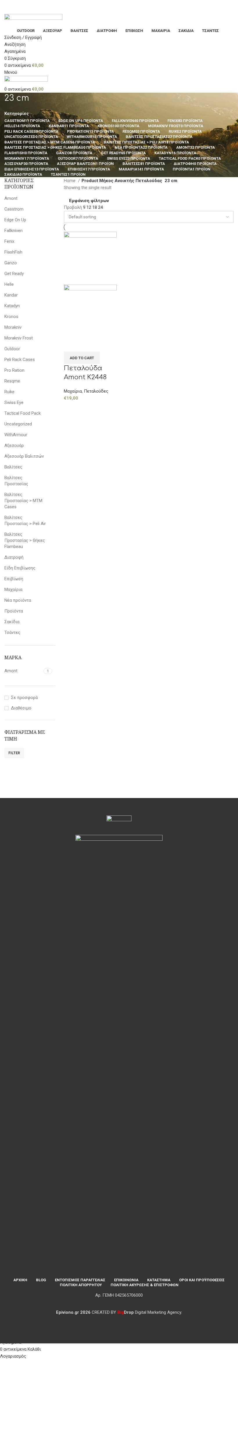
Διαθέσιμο (21, 708)
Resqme (12, 381)
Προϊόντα (13, 611)
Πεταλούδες (96, 391)
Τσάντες (12, 632)
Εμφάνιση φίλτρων (89, 200)
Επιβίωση (13, 578)
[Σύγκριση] (71, 344)
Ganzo (10, 262)
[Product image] (90, 310)
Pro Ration (14, 370)
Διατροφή (14, 557)
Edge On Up (15, 219)
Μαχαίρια (13, 589)
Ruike (9, 391)
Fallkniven (13, 230)
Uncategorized (18, 424)
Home (70, 180)
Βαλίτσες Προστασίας (16, 480)
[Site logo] (33, 20)
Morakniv (12, 327)
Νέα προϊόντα (17, 600)
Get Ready (14, 273)
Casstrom (14, 209)
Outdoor (12, 348)
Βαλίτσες (13, 467)
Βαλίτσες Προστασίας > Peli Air (25, 520)
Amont (10, 198)
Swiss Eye (14, 402)
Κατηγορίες (16, 114)
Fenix (9, 241)
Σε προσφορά (24, 697)
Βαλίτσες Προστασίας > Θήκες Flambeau (24, 540)
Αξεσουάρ (14, 445)
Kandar (11, 295)
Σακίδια (11, 621)
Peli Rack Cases (19, 359)
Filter (14, 753)
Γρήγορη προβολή (87, 344)
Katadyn (12, 305)
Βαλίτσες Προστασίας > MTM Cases (23, 500)
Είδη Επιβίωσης (19, 568)
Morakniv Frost (18, 338)
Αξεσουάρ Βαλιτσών (24, 456)
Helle (9, 284)
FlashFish (13, 252)
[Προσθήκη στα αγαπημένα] (102, 344)
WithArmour (15, 434)
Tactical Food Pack (22, 413)
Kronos (11, 316)
